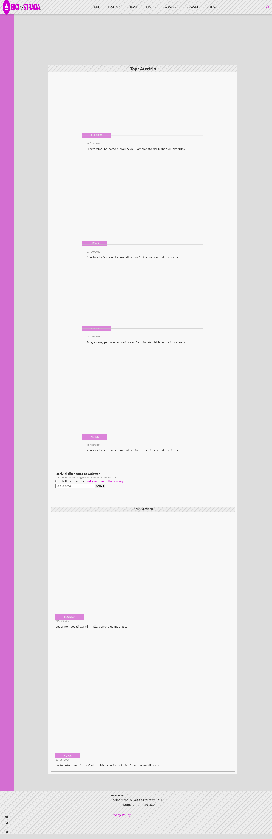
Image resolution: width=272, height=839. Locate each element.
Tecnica (114, 6)
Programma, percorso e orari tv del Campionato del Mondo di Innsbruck (136, 148)
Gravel (170, 6)
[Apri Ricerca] (267, 7)
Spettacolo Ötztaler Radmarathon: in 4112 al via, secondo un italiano (134, 257)
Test (95, 6)
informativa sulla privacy (105, 481)
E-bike (212, 6)
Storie (151, 6)
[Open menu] (7, 24)
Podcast (191, 6)
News (133, 6)
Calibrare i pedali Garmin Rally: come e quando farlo (91, 626)
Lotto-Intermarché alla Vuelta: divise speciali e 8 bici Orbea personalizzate (107, 765)
